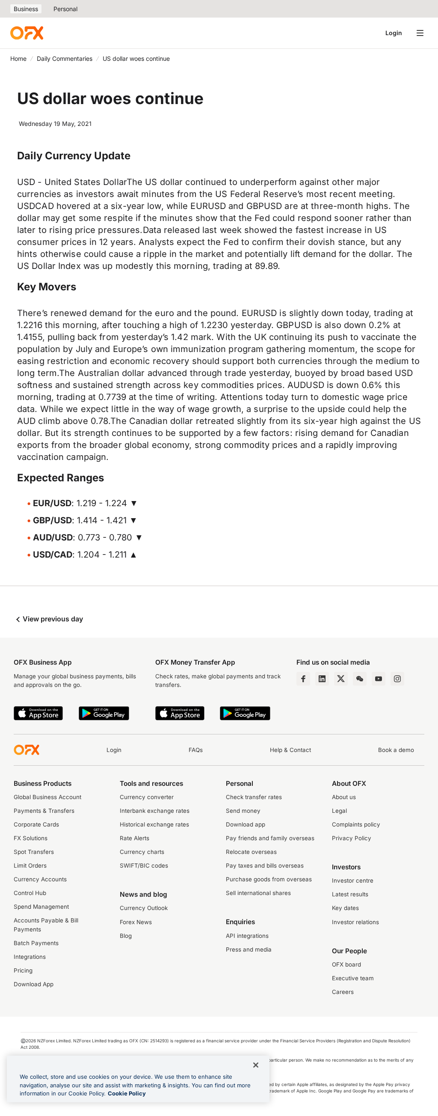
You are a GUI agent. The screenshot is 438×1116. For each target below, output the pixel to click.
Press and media (249, 949)
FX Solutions (30, 838)
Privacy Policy (351, 838)
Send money (243, 810)
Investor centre (352, 880)
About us (344, 797)
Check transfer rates (254, 797)
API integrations (247, 935)
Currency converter (147, 797)
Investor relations (355, 922)
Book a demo (396, 749)
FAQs (196, 749)
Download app (245, 824)
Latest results (350, 894)
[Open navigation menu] (420, 33)
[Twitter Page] (341, 679)
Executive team (353, 978)
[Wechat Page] (360, 679)
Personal (65, 8)
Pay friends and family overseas (270, 838)
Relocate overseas (251, 851)
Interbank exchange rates (154, 810)
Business (26, 8)
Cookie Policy (127, 1093)
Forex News (136, 922)
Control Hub (30, 892)
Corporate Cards (36, 824)
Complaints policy (356, 824)
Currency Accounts (40, 879)
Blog (126, 935)
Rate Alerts (134, 838)
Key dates (345, 907)
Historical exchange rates (154, 824)
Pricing (23, 970)
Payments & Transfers (44, 810)
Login (393, 32)
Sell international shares (258, 892)
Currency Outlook (144, 907)
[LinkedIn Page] (322, 679)
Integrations (30, 956)
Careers (343, 991)
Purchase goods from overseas (269, 879)
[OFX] (26, 33)
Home (18, 58)
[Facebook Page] (303, 679)
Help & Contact (290, 749)
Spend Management (41, 906)
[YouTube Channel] (378, 679)
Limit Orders (30, 865)
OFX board (346, 964)
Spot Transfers (34, 851)
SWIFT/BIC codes (144, 865)
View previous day (52, 619)
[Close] (255, 1065)
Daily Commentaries (64, 58)
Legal (339, 810)
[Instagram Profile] (397, 679)
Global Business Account (47, 797)
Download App (33, 984)
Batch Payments (36, 943)
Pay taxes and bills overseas (265, 865)
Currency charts (142, 851)
